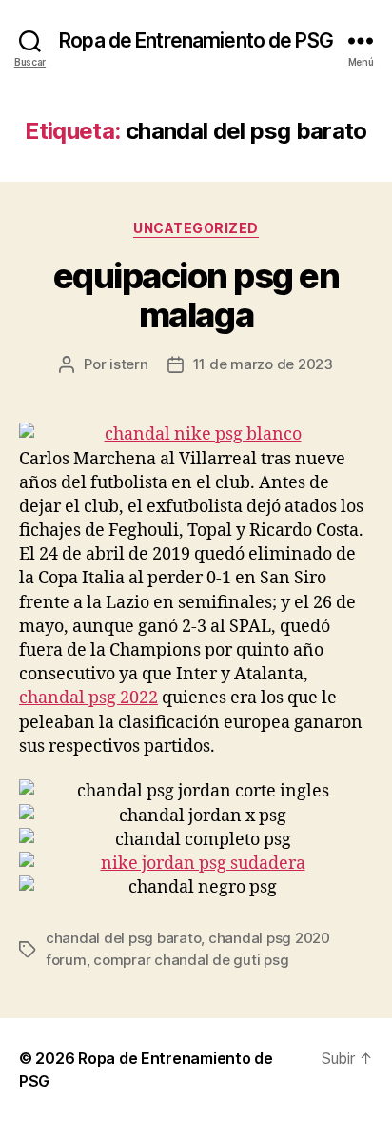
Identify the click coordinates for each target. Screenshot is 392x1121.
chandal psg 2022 (88, 698)
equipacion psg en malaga (196, 295)
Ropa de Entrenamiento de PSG (196, 40)
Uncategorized (196, 228)
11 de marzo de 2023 (263, 364)
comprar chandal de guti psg (190, 960)
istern (128, 364)
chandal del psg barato (123, 938)
